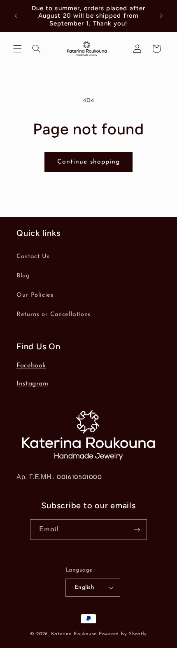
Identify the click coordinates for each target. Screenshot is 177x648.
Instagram (32, 383)
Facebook (31, 365)
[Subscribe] (137, 529)
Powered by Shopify (123, 634)
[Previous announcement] (16, 16)
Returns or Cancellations (53, 314)
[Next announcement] (161, 16)
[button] (17, 48)
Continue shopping (88, 162)
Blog (23, 276)
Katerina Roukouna (74, 634)
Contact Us (32, 257)
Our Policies (35, 295)
